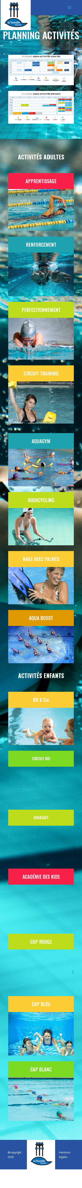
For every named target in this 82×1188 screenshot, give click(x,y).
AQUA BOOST (41, 617)
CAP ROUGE (41, 941)
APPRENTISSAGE (41, 180)
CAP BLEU (41, 1003)
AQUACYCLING (41, 499)
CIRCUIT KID (41, 758)
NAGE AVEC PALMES (41, 558)
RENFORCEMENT (41, 244)
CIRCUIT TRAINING (41, 373)
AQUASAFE (41, 817)
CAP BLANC (41, 1069)
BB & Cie (41, 699)
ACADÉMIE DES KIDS (41, 876)
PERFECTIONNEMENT (41, 309)
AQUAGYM (41, 441)
